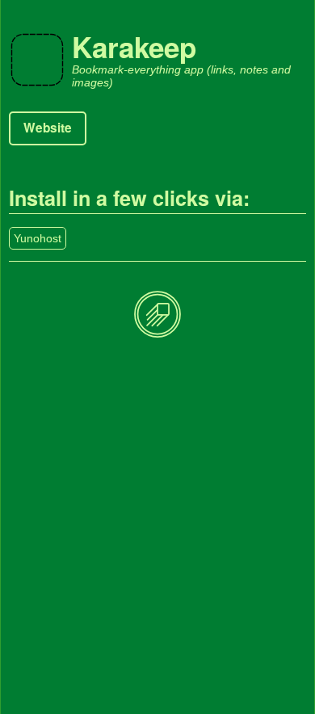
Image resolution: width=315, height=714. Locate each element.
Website (47, 127)
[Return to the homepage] (157, 315)
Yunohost (37, 238)
